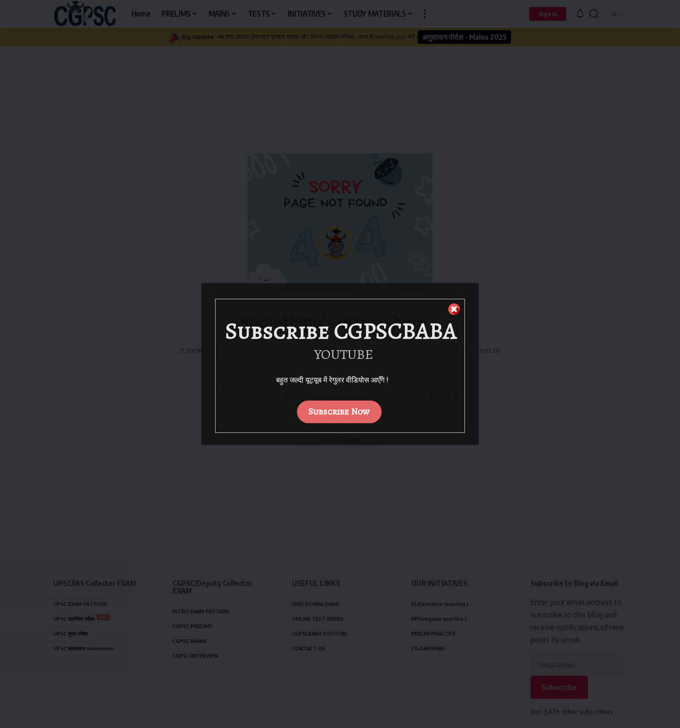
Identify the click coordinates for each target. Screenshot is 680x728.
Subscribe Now (339, 411)
